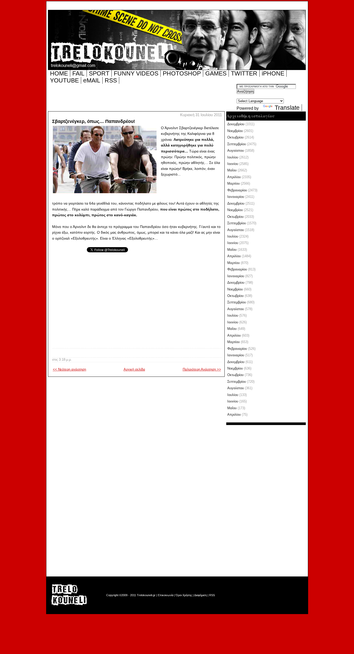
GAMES (215, 73)
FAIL (78, 73)
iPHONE (273, 73)
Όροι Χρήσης (184, 595)
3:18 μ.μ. (65, 359)
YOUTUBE (64, 80)
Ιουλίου (232, 157)
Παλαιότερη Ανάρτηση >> (202, 369)
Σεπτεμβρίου (236, 144)
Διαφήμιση (200, 595)
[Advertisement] (142, 97)
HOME (59, 73)
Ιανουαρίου (235, 197)
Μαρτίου (233, 183)
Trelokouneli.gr (146, 595)
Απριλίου (234, 177)
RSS (111, 80)
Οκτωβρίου (235, 137)
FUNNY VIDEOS (136, 73)
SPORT (99, 73)
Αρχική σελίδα (134, 369)
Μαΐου (232, 170)
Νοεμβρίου (235, 131)
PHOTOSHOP (182, 73)
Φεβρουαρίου (237, 190)
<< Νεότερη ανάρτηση (69, 369)
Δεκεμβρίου (235, 124)
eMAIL (91, 80)
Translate (287, 107)
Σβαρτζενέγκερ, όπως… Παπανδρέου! (93, 121)
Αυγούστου (235, 150)
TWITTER (244, 73)
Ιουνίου (232, 164)
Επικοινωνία (165, 595)
